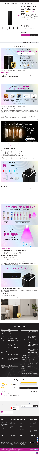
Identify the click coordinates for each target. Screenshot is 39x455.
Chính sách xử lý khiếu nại (33, 430)
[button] (2, 15)
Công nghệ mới (22, 429)
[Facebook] (37, 438)
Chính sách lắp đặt (32, 420)
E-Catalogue (12, 427)
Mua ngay (25, 35)
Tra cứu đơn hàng (12, 423)
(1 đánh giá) (33, 11)
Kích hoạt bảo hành (13, 420)
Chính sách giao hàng (33, 422)
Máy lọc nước (2, 420)
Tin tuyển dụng (22, 422)
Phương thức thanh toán (33, 427)
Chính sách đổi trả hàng (33, 423)
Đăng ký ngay (35, 406)
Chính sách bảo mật (32, 426)
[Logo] (3, 1)
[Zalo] (37, 440)
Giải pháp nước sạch (23, 428)
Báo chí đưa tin (22, 430)
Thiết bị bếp (2, 428)
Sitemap (11, 426)
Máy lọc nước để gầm (3, 426)
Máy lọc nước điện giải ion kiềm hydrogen (4, 425)
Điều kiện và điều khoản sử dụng (33, 432)
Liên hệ (21, 423)
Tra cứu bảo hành (12, 422)
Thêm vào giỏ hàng (34, 35)
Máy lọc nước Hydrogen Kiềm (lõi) (4, 423)
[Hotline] (37, 442)
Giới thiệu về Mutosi (22, 420)
